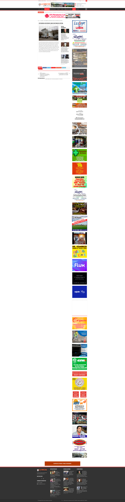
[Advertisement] (80, 308)
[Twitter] (80, 1)
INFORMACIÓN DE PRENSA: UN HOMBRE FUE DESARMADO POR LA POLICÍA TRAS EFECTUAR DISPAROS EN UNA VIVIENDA (65, 61)
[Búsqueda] (86, 1)
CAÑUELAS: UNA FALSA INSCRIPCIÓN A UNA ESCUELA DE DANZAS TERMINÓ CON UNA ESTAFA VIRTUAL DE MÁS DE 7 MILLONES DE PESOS (65, 49)
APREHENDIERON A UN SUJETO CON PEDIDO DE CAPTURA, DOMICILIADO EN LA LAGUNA (63, 73)
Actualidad (41, 20)
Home (39, 9)
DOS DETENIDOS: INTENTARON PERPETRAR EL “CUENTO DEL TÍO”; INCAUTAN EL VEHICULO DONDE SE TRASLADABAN (45, 74)
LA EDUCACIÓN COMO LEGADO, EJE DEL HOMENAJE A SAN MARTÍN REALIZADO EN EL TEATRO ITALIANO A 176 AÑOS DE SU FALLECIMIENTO (65, 12)
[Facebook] (79, 1)
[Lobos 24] (44, 4)
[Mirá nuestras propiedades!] (68, 4)
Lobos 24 (67, 500)
